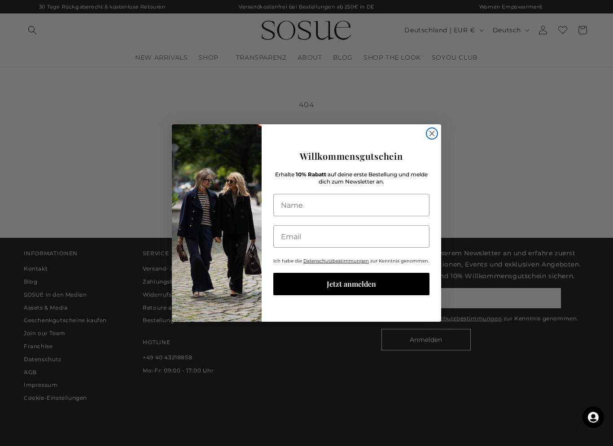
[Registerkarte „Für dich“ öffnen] (593, 417)
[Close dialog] (432, 133)
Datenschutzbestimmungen (336, 261)
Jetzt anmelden (351, 284)
